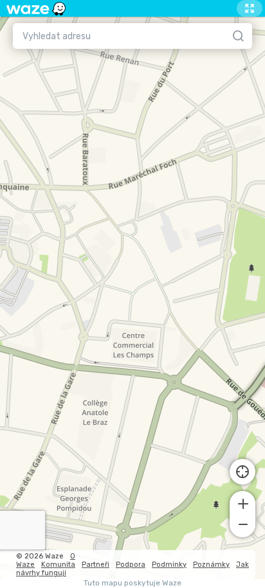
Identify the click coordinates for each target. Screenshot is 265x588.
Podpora (130, 564)
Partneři (95, 564)
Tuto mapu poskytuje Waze (132, 583)
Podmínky (169, 564)
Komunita (58, 564)
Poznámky (211, 564)
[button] (242, 502)
